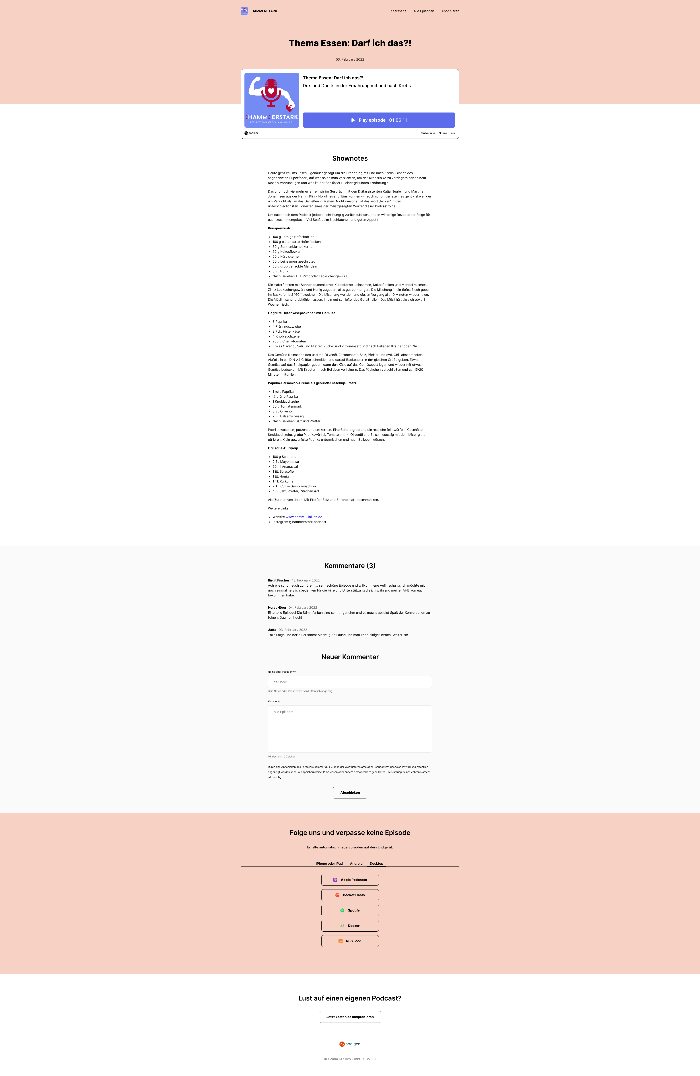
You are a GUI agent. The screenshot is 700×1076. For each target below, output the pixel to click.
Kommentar (274, 701)
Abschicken (350, 792)
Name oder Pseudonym (282, 671)
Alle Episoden (424, 11)
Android (356, 863)
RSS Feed (353, 941)
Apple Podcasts (354, 880)
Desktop (376, 863)
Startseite (398, 11)
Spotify (354, 910)
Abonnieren (450, 11)
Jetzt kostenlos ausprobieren (350, 1017)
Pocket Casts (354, 895)
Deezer (354, 926)
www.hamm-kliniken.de (304, 517)
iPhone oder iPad (329, 863)
